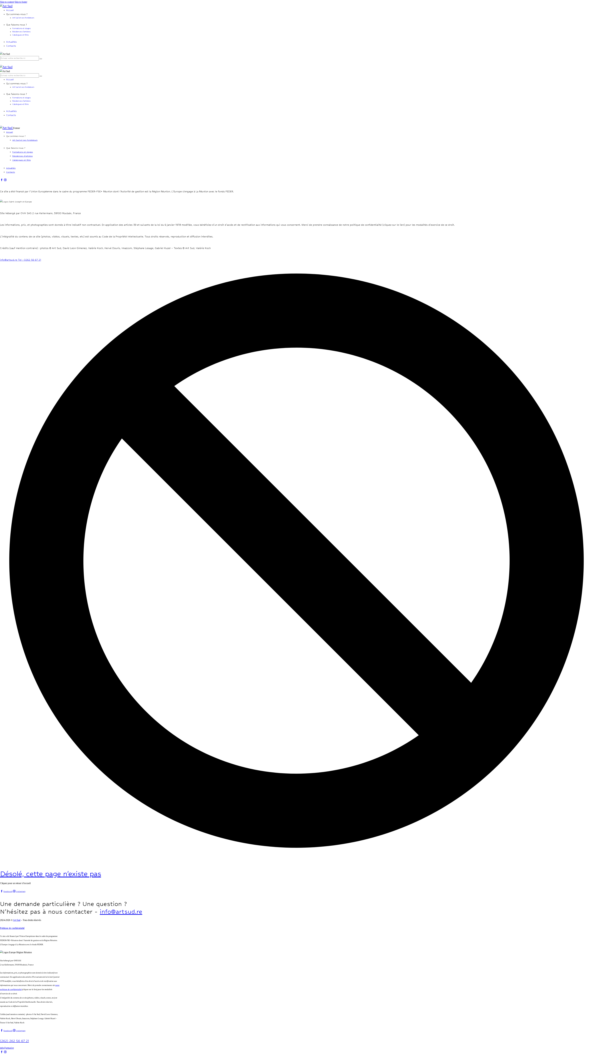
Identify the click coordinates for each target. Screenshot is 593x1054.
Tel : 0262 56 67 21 (29, 259)
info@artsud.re (9, 259)
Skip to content (7, 2)
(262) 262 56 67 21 (14, 1041)
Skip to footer (21, 2)
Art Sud (16, 920)
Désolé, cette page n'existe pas (50, 873)
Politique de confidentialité (12, 928)
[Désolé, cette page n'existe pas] (296, 856)
